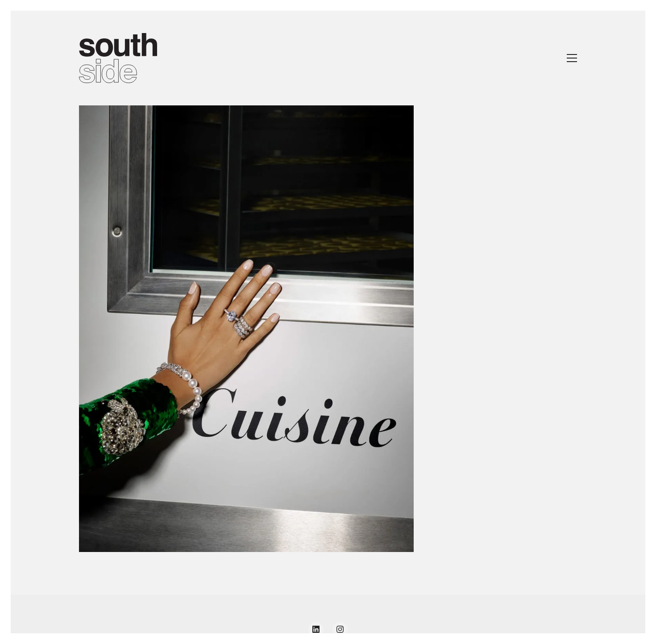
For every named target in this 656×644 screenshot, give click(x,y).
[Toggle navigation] (572, 58)
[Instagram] (340, 629)
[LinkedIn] (316, 629)
